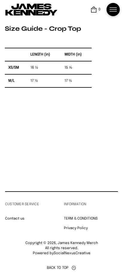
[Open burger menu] (113, 9)
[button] (95, 9)
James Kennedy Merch (78, 243)
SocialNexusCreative (72, 253)
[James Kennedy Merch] (31, 10)
